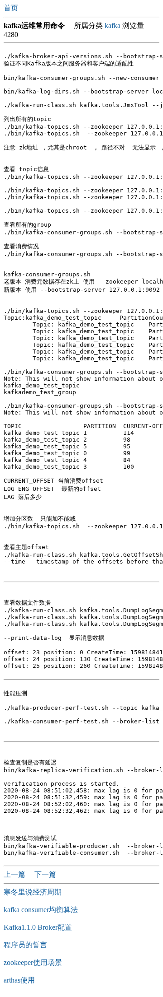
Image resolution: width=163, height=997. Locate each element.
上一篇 (15, 874)
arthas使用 (19, 980)
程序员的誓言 (26, 945)
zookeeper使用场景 (33, 962)
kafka (112, 25)
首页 (12, 8)
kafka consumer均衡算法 (41, 909)
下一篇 (45, 874)
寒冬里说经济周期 (33, 892)
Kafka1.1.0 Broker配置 (38, 927)
